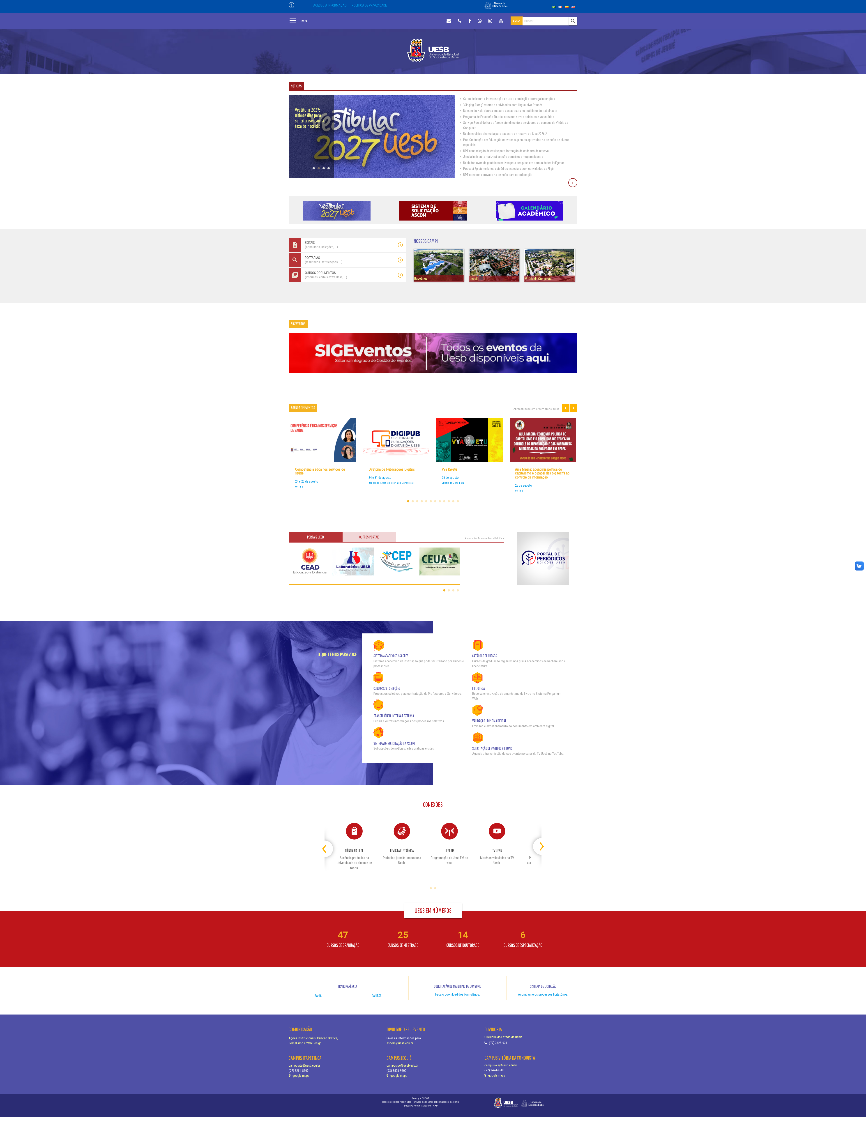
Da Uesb (377, 995)
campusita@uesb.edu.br (304, 1065)
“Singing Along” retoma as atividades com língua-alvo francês (503, 105)
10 (449, 501)
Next (573, 408)
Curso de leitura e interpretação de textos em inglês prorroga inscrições (509, 99)
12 (458, 501)
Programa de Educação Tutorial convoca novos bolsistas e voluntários (508, 117)
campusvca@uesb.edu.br (500, 1065)
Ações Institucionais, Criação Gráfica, (313, 1038)
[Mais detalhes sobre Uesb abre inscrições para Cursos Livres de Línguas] (372, 177)
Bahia (318, 995)
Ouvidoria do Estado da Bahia (503, 1037)
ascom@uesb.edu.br (400, 1043)
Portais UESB (315, 537)
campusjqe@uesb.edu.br (402, 1065)
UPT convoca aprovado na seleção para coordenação (497, 175)
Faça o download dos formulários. (457, 994)
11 (453, 501)
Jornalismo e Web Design (305, 1043)
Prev (565, 408)
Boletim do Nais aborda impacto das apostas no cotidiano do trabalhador (510, 111)
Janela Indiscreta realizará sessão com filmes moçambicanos (503, 157)
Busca (516, 20)
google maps (300, 1076)
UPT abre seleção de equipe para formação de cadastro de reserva (506, 151)
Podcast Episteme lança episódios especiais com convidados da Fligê (508, 168)
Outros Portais (369, 537)
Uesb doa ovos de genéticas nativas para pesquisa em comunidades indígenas (513, 163)
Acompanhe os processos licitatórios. (543, 994)
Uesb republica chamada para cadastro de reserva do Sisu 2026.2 (505, 134)
